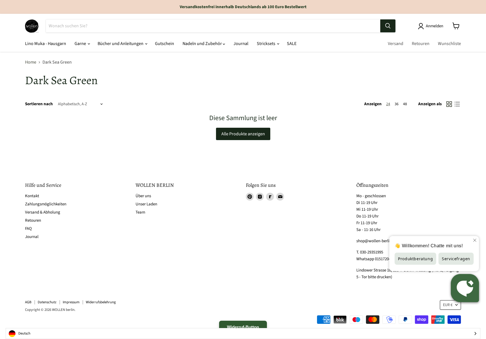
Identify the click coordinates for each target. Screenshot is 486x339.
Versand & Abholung (42, 212)
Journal (240, 44)
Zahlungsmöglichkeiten (45, 204)
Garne (81, 44)
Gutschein (164, 44)
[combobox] (243, 333)
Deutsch (24, 333)
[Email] (280, 197)
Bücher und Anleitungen (121, 44)
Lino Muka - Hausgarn (45, 44)
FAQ (28, 229)
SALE (291, 44)
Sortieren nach (39, 104)
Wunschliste (449, 44)
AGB (28, 302)
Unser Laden (146, 204)
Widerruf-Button (243, 327)
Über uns (143, 196)
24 (388, 104)
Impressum (71, 302)
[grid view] (449, 104)
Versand (395, 44)
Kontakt (32, 196)
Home (30, 62)
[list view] (457, 104)
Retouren (420, 44)
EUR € (448, 305)
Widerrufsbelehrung (101, 302)
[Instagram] (260, 197)
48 (405, 104)
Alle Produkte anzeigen (243, 134)
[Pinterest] (250, 197)
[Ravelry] (270, 197)
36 (397, 104)
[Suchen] (387, 25)
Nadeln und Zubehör (203, 44)
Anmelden (434, 26)
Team (140, 212)
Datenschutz (47, 302)
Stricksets (266, 44)
